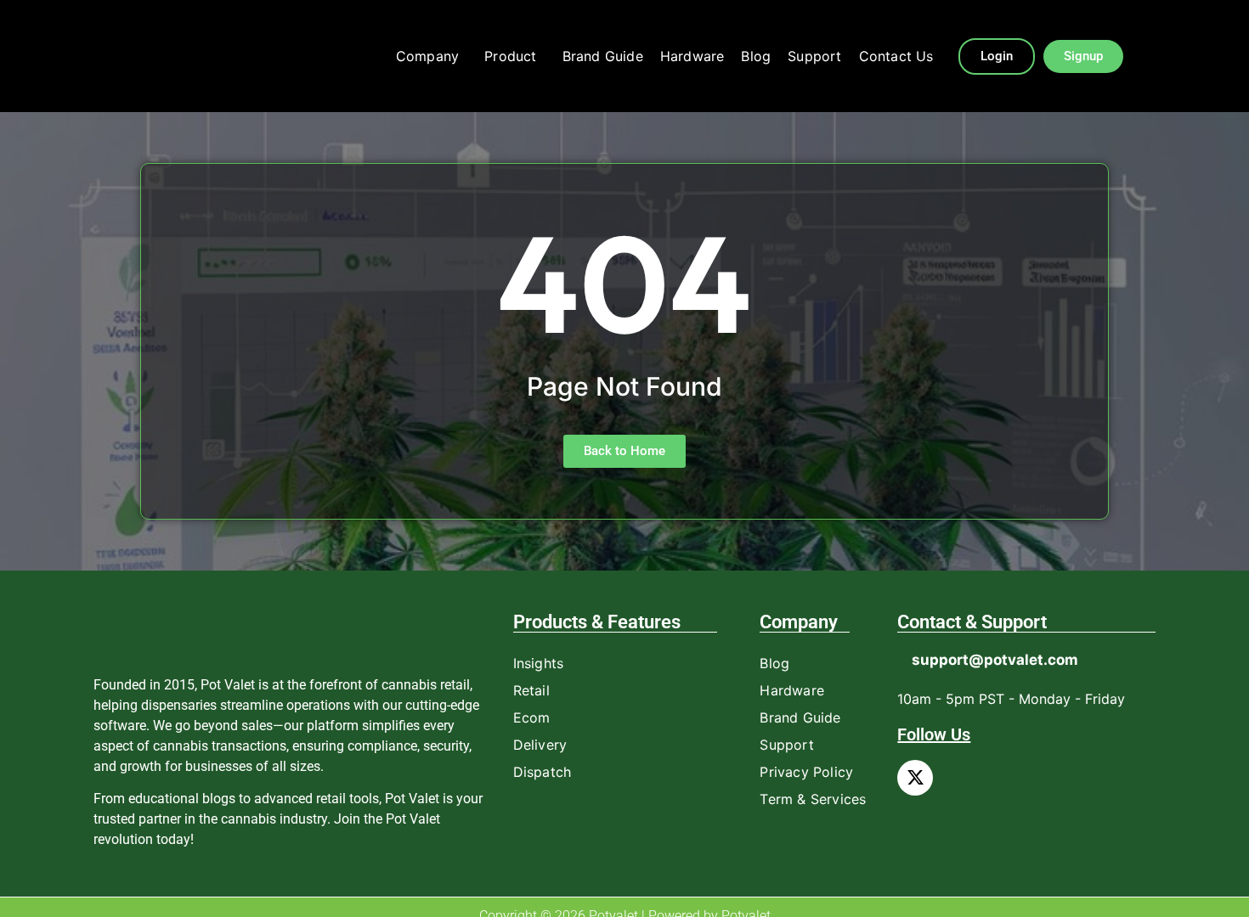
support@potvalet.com (995, 659)
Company (427, 56)
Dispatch (542, 771)
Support (814, 56)
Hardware (692, 56)
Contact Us (896, 56)
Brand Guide (602, 56)
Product (510, 56)
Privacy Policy (806, 771)
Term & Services (813, 798)
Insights (538, 663)
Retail (531, 690)
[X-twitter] (915, 778)
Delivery (540, 744)
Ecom (532, 717)
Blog (756, 56)
